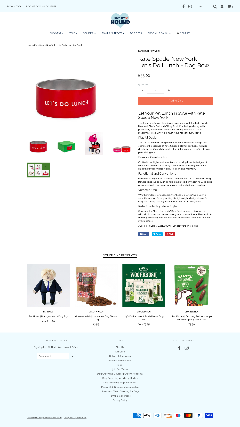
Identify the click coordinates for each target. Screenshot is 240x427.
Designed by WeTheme (75, 417)
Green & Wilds (96, 312)
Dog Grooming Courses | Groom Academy (120, 373)
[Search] (215, 6)
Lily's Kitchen (144, 312)
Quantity (143, 84)
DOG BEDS (136, 33)
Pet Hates (48, 312)
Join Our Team (120, 369)
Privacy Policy (120, 400)
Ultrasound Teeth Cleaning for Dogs (120, 391)
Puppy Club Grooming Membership (120, 386)
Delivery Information (120, 356)
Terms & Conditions (120, 395)
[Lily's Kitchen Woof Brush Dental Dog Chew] (143, 285)
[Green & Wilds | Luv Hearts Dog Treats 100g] (96, 285)
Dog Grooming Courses (41, 6)
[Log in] (220, 6)
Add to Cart (176, 100)
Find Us (120, 347)
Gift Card (120, 351)
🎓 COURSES (183, 33)
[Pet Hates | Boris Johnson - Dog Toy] (48, 285)
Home (30, 45)
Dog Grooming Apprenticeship (120, 382)
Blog (120, 364)
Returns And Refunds (120, 360)
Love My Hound (34, 417)
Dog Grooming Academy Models (120, 378)
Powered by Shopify (52, 417)
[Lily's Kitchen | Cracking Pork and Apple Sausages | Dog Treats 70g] (191, 285)
